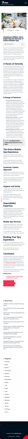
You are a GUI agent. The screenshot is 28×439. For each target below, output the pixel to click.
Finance (6, 382)
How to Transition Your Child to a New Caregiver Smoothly (13, 309)
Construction (8, 370)
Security (6, 403)
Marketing (7, 397)
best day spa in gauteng (8, 281)
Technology (7, 409)
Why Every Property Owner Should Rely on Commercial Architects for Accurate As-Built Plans (12, 347)
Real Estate (7, 400)
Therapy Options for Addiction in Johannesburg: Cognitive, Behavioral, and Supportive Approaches (13, 328)
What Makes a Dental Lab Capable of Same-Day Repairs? (13, 304)
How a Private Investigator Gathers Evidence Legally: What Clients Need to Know (13, 318)
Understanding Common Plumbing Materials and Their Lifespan (13, 313)
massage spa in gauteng (9, 285)
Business (7, 367)
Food (6, 385)
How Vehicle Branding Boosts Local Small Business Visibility (12, 337)
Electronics (7, 376)
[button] (21, 44)
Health (6, 388)
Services (7, 406)
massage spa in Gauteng (10, 262)
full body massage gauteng (9, 283)
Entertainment (8, 379)
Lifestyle (7, 394)
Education (7, 373)
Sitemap (18, 436)
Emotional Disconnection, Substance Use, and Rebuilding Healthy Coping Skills (13, 333)
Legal (6, 391)
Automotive (7, 361)
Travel (6, 412)
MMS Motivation (17, 433)
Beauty (17, 30)
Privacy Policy (12, 436)
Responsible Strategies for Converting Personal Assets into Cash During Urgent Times (13, 342)
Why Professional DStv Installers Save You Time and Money (13, 322)
